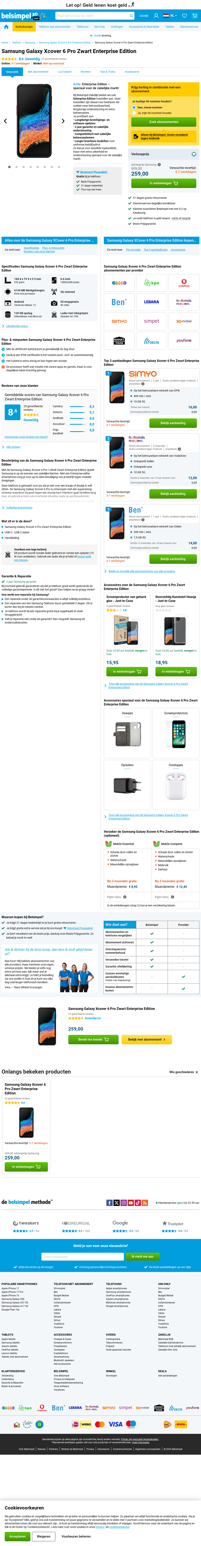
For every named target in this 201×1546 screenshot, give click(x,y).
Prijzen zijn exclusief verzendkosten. (140, 1439)
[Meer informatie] (159, 164)
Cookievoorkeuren (122, 1449)
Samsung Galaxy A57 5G (15, 1302)
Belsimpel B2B (165, 1339)
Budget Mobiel (61, 1295)
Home (5, 42)
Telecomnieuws (114, 1342)
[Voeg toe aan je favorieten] (194, 154)
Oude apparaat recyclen (118, 1349)
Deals (162, 1371)
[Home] (6, 26)
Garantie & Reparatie (12, 1382)
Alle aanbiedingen (167, 1375)
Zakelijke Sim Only (167, 1349)
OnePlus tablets (10, 1349)
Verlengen (117, 26)
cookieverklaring (119, 1527)
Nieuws (42, 1449)
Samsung (30, 42)
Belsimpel (61, 1371)
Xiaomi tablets (9, 1346)
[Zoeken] (131, 16)
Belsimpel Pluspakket (93, 172)
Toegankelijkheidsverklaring (68, 1382)
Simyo (57, 1320)
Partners (53, 1449)
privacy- (100, 1527)
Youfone (58, 1327)
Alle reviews (13, 446)
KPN (56, 1306)
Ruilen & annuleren (11, 1386)
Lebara (57, 1309)
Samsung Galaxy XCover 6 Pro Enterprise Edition (65, 42)
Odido (57, 1313)
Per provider (133, 249)
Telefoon (16, 42)
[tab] (9, 167)
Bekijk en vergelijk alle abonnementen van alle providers (142, 571)
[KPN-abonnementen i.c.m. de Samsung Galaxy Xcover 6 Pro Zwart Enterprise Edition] (151, 283)
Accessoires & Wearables (144, 26)
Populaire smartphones (19, 1284)
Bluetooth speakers (64, 1360)
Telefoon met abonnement (54, 26)
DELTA (57, 1299)
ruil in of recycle (181, 218)
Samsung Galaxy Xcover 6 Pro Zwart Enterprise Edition (124, 42)
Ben (56, 1292)
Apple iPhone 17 (10, 1288)
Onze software (61, 1386)
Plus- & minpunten (53, 247)
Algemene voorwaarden (147, 1449)
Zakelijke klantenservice (170, 1342)
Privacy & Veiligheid (64, 1379)
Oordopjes (59, 1349)
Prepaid (110, 1346)
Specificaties (31, 247)
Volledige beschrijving (19, 507)
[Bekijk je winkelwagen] (194, 15)
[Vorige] (5, 121)
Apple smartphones (116, 1288)
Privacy (90, 1449)
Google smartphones (117, 1306)
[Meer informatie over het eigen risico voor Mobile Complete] (172, 897)
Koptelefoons (61, 1353)
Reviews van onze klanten (39, 251)
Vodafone (59, 1323)
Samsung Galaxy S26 (13, 1299)
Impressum (104, 1449)
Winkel (111, 1371)
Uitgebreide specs (17, 326)
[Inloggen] (156, 15)
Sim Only (99, 26)
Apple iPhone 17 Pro (12, 1292)
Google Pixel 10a (10, 1309)
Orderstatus (8, 1379)
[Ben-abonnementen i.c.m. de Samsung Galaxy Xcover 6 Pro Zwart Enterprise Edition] (119, 302)
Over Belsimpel (61, 1375)
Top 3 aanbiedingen (156, 249)
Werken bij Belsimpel (72, 1449)
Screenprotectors (63, 1342)
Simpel (57, 1316)
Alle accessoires (62, 1364)
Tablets (169, 26)
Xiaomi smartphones (117, 1299)
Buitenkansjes (24, 26)
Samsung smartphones (118, 1292)
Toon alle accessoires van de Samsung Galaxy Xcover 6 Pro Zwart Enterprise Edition (148, 685)
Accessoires (178, 249)
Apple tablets (9, 1339)
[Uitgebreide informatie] (142, 383)
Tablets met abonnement (15, 1356)
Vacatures (59, 1389)
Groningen (111, 1375)
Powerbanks (60, 1346)
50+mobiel (59, 1288)
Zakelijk (164, 1334)
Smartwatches (61, 1356)
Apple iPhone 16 (10, 1295)
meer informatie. (141, 1442)
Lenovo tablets (9, 1353)
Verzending (8, 1375)
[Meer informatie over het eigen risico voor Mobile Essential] (124, 897)
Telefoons (82, 26)
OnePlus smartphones (118, 1295)
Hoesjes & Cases (62, 1339)
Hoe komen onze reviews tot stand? (26, 436)
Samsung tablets (11, 1342)
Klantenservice (189, 26)
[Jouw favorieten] (184, 15)
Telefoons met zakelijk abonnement (177, 1346)
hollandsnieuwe (62, 1302)
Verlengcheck (113, 1339)
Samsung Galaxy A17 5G (15, 1306)
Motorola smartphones (118, 1302)
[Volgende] (63, 121)
